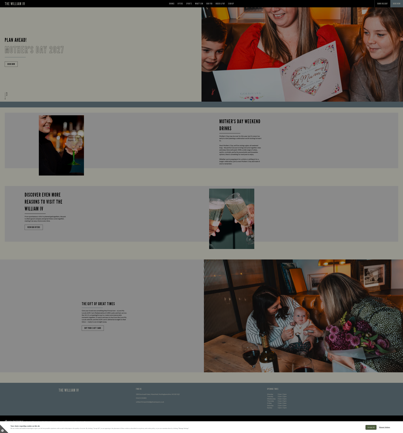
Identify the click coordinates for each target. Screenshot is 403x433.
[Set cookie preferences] (4, 429)
